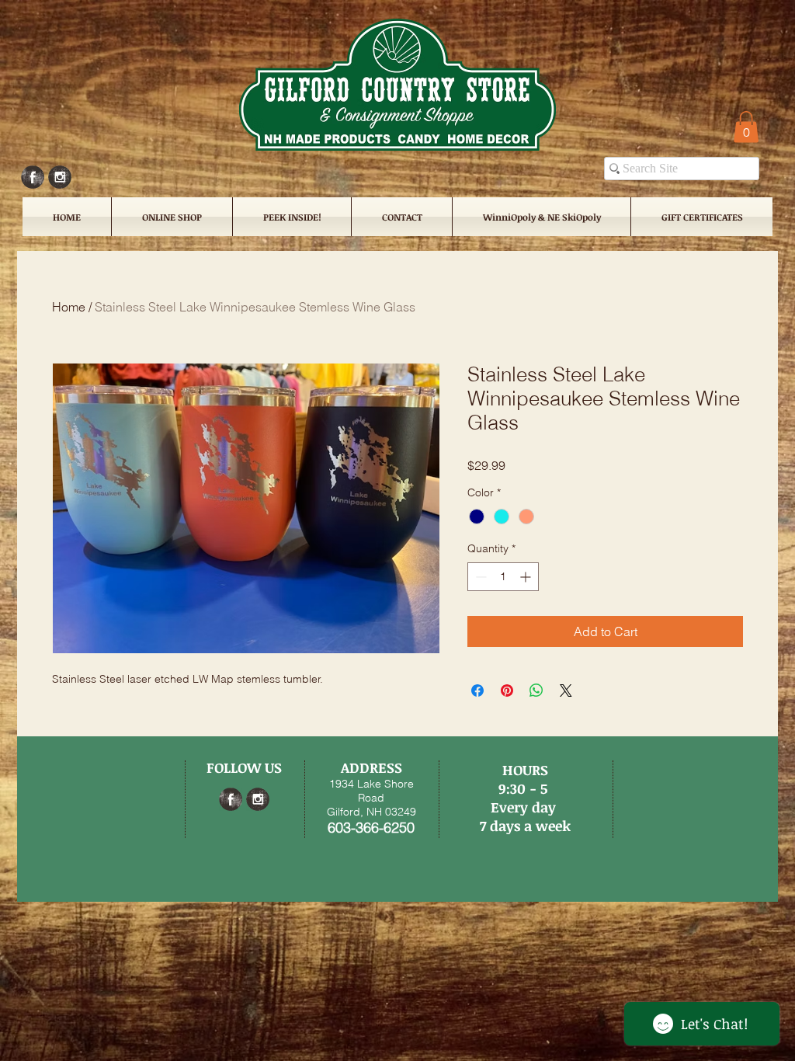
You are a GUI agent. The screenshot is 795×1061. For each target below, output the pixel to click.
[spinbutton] (503, 576)
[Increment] (526, 576)
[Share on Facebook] (477, 690)
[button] (746, 127)
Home (68, 307)
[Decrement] (479, 576)
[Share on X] (566, 690)
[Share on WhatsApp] (536, 690)
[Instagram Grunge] (59, 177)
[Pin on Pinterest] (507, 690)
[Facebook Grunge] (32, 177)
